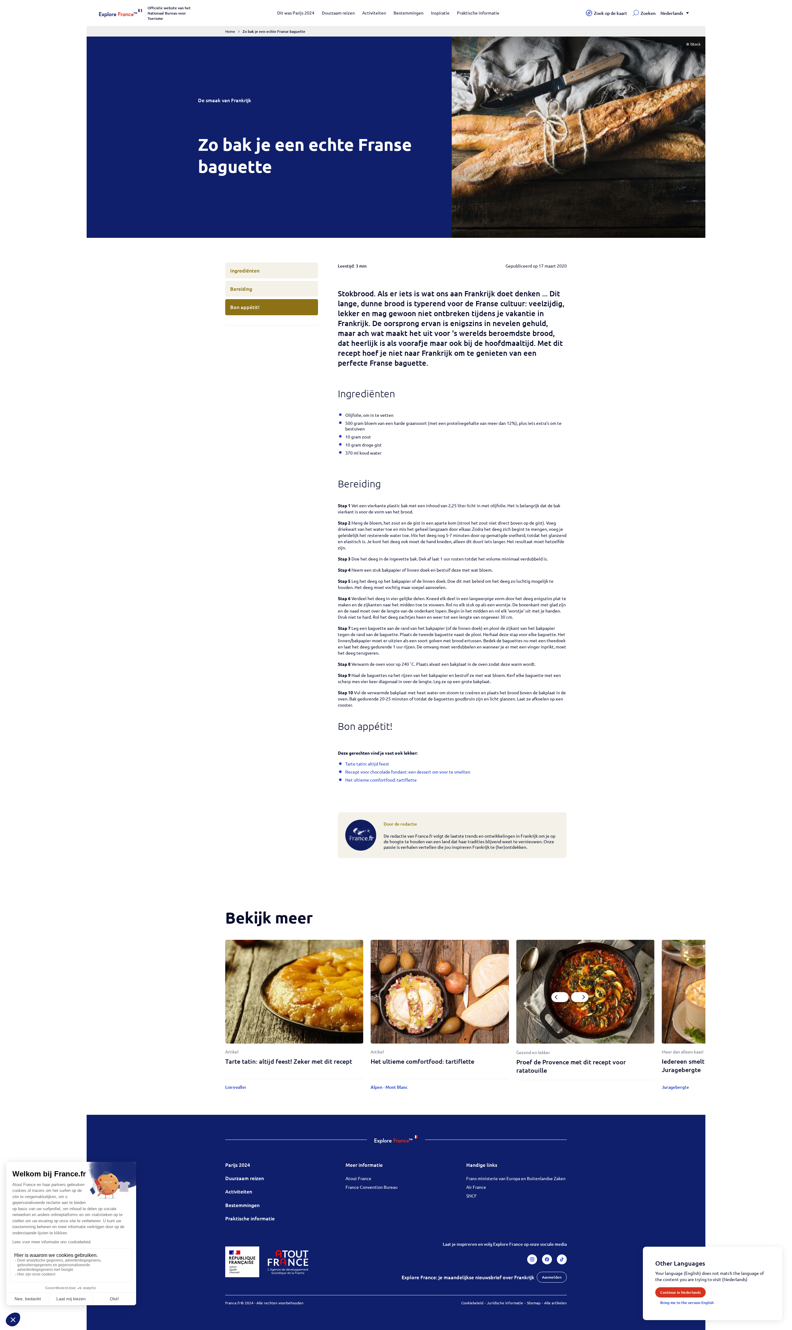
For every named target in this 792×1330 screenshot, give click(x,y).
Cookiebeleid (472, 1302)
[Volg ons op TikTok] (562, 1259)
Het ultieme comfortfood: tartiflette (381, 780)
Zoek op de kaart (610, 13)
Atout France (358, 1178)
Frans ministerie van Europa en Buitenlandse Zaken (516, 1178)
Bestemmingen (409, 12)
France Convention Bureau (372, 1187)
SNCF (471, 1195)
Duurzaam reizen (338, 12)
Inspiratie (440, 12)
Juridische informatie (505, 1302)
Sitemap (533, 1302)
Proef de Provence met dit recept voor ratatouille (571, 1066)
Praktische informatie (478, 12)
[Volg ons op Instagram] (532, 1259)
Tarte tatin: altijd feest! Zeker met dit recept (288, 1061)
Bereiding (241, 288)
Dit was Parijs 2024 (295, 12)
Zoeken (648, 13)
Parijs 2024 (237, 1164)
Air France (476, 1187)
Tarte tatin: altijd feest (367, 763)
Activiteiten (374, 12)
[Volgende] (579, 997)
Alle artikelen (555, 1302)
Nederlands (672, 13)
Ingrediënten (245, 270)
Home (230, 31)
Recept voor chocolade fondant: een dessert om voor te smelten (407, 771)
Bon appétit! (245, 306)
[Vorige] (560, 997)
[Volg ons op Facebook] (547, 1259)
